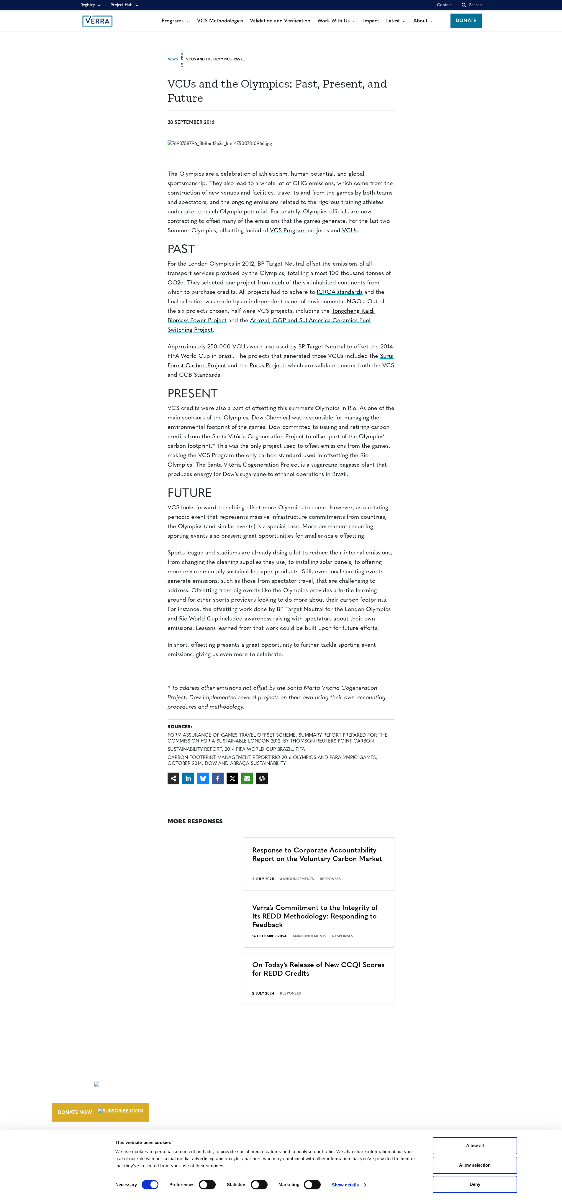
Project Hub (121, 5)
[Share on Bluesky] (203, 778)
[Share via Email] (247, 778)
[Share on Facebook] (218, 778)
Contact (444, 5)
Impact (371, 21)
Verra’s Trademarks (323, 1094)
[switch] (207, 1184)
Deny (475, 1184)
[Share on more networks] (173, 778)
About (420, 21)
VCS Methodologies (220, 21)
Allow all (475, 1145)
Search (475, 5)
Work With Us (333, 21)
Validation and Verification (280, 21)
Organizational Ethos (328, 1104)
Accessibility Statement (420, 1083)
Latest (393, 21)
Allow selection (475, 1165)
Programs (172, 21)
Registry (88, 5)
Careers (307, 1083)
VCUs (350, 231)
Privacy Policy (408, 1094)
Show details (345, 1184)
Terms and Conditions (418, 1072)
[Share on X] (232, 778)
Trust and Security (414, 1104)
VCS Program (288, 231)
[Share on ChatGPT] (262, 778)
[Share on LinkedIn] (188, 778)
